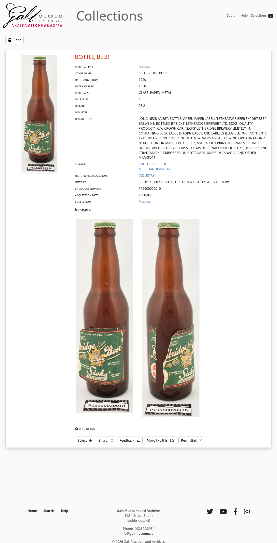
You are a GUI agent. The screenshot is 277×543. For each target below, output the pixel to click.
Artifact (144, 66)
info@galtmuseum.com (139, 533)
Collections (109, 15)
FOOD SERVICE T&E (153, 164)
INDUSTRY (147, 175)
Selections (261, 15)
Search (232, 15)
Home (32, 510)
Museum (145, 201)
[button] (105, 440)
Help (244, 15)
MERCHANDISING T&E (156, 169)
